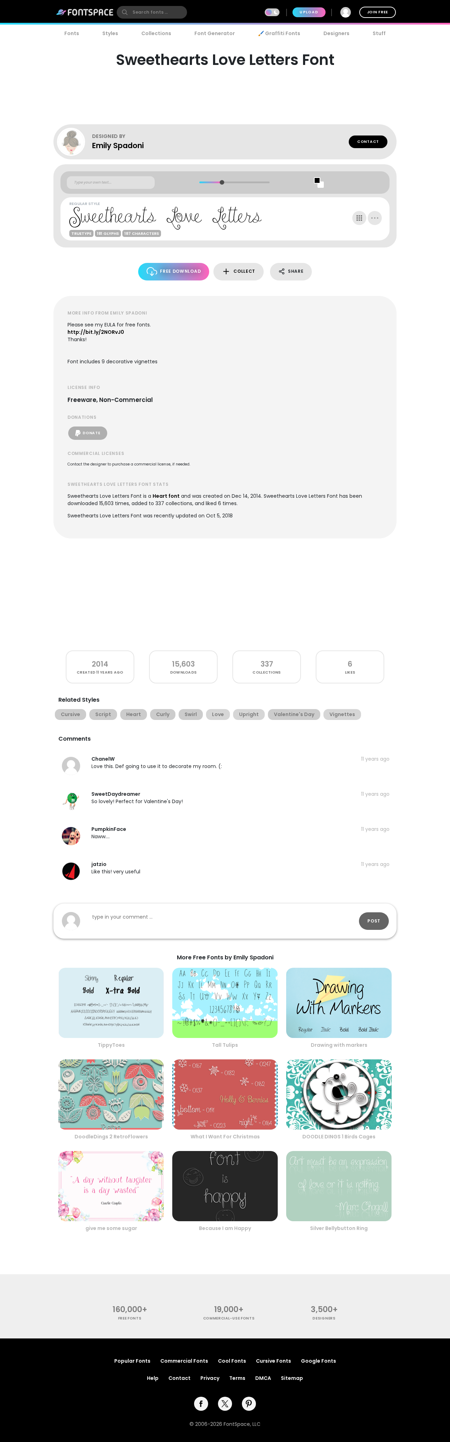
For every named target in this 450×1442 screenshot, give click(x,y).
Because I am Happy (225, 1228)
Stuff (379, 33)
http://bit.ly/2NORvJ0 (96, 332)
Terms (237, 1378)
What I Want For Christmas (225, 1136)
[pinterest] (249, 1404)
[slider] (221, 182)
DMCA (263, 1378)
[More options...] (375, 218)
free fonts (130, 1318)
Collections (156, 33)
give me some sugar (111, 1228)
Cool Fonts (232, 1360)
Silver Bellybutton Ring (339, 1228)
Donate (91, 433)
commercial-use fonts (229, 1318)
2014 (100, 664)
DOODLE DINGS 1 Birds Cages (338, 1136)
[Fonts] (85, 12)
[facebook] (201, 1404)
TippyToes (111, 1045)
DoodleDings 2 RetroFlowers (111, 1136)
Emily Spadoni (118, 145)
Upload (309, 12)
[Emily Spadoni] (74, 142)
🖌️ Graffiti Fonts (279, 33)
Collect (244, 271)
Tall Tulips (225, 1045)
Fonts (71, 33)
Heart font (166, 496)
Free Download (180, 271)
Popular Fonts (132, 1360)
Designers (336, 33)
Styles (110, 33)
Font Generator (214, 33)
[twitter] (225, 1404)
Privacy (209, 1378)
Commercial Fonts (184, 1360)
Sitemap (292, 1378)
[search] (152, 12)
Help (153, 1378)
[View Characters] (359, 218)
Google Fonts (318, 1360)
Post (373, 921)
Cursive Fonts (273, 1360)
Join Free (377, 12)
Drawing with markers (339, 1045)
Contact (368, 141)
